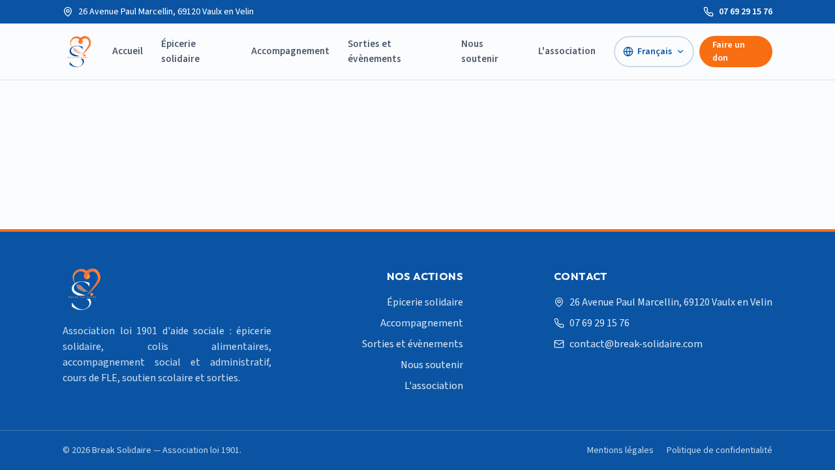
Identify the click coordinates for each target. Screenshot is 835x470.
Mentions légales (620, 450)
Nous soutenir (479, 51)
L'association (567, 51)
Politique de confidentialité (719, 450)
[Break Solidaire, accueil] (78, 51)
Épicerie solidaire (180, 51)
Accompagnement (290, 51)
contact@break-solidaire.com (636, 344)
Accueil (127, 51)
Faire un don (728, 52)
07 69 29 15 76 (745, 11)
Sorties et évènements (374, 51)
